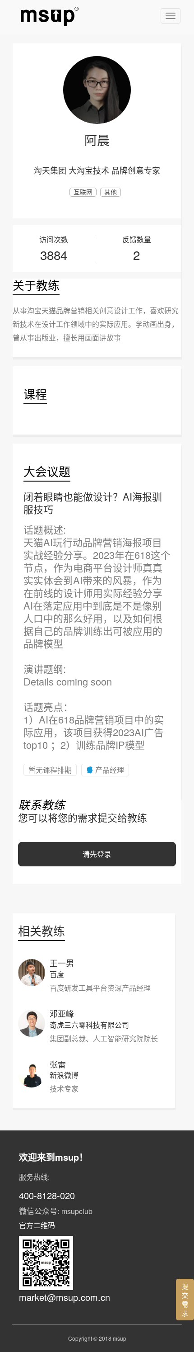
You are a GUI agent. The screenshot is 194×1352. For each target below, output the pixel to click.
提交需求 (185, 1299)
